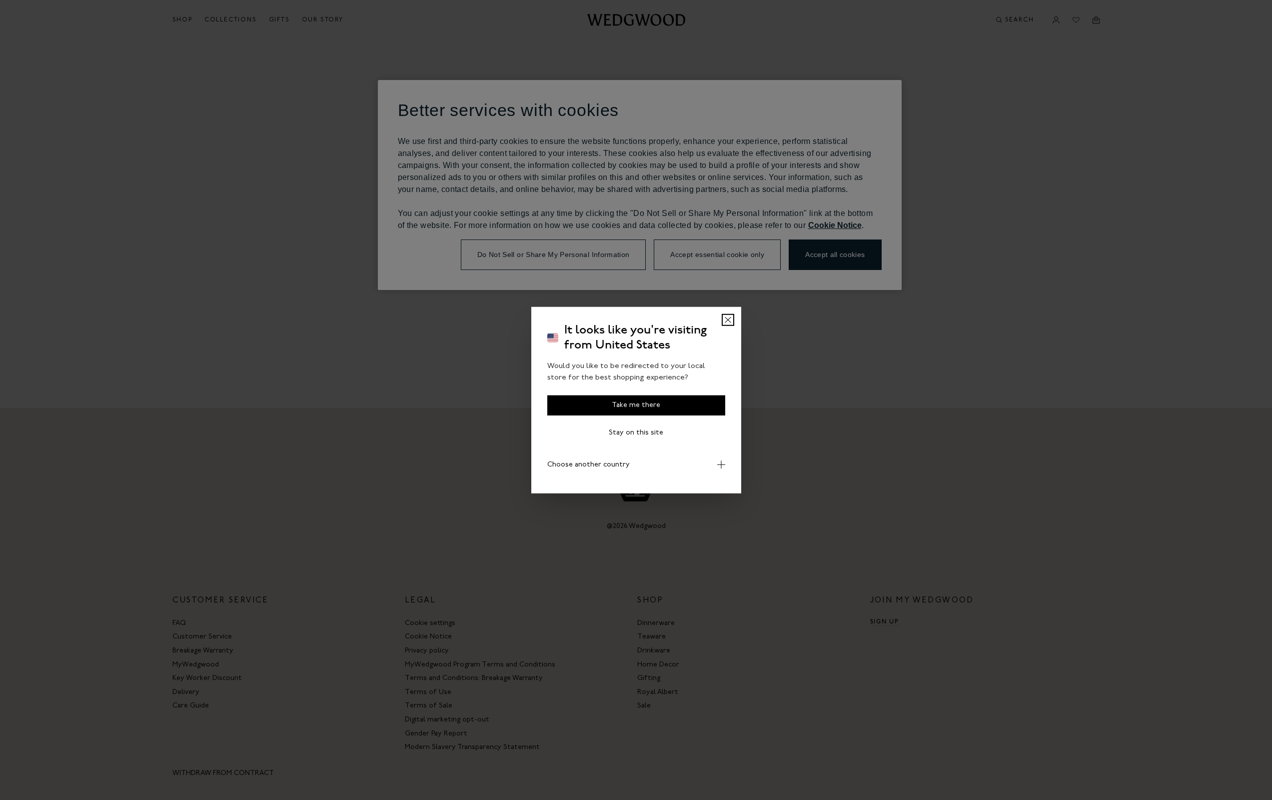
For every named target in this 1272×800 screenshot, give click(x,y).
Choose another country (588, 464)
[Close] (728, 320)
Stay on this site (636, 432)
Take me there (636, 405)
